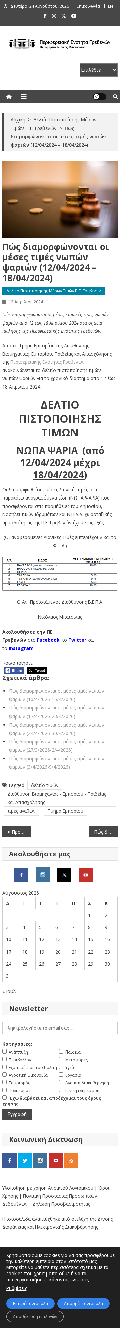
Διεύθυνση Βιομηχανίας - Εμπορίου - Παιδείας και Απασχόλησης (57, 798)
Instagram (21, 648)
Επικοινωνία (88, 6)
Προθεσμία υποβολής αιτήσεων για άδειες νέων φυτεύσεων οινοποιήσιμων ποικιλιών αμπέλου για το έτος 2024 (21, 831)
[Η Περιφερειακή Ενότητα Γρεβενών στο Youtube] (86, 874)
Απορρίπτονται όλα (83, 1303)
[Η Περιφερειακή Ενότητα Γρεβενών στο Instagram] (43, 874)
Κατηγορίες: (17, 1044)
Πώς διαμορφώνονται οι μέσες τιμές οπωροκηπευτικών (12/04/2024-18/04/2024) (105, 831)
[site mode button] (99, 96)
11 (25, 939)
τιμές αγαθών (22, 811)
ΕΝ (110, 6)
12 (41, 939)
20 (58, 952)
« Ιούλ (9, 991)
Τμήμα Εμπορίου (65, 811)
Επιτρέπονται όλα (30, 1303)
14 (74, 939)
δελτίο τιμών (45, 785)
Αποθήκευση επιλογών (35, 1316)
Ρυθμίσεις (16, 1288)
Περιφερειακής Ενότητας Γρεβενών (47, 362)
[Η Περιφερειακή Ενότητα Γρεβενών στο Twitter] (64, 874)
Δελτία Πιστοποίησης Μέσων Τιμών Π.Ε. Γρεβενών (53, 291)
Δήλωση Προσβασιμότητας (61, 1204)
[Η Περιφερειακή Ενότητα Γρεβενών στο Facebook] (21, 874)
